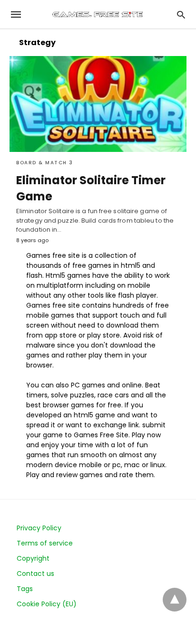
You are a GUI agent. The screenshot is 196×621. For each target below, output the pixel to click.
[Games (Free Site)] (97, 14)
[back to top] (174, 600)
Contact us (35, 573)
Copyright (33, 558)
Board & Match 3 (44, 162)
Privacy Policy (39, 528)
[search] (181, 14)
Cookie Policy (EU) (47, 604)
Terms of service (45, 543)
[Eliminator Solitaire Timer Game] (98, 104)
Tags (25, 588)
